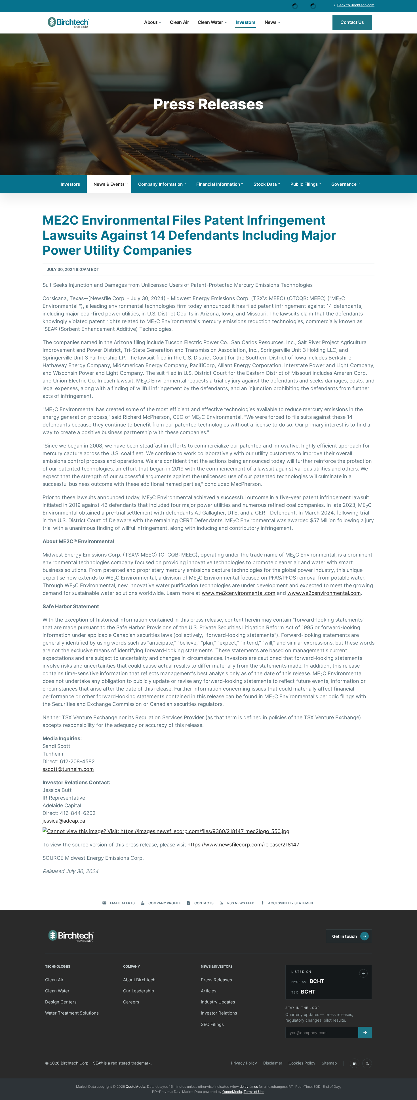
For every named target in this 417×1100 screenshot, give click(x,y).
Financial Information (220, 184)
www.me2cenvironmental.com (238, 593)
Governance (346, 184)
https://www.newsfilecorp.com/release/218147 (243, 845)
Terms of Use (254, 1091)
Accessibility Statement (287, 903)
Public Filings (306, 184)
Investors (70, 184)
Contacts (200, 903)
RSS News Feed (236, 903)
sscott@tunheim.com (68, 769)
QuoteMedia (135, 1086)
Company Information (162, 184)
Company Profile (160, 903)
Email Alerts (118, 903)
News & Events (111, 184)
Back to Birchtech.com (353, 5)
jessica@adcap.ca (64, 821)
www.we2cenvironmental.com (324, 593)
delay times (249, 1086)
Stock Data (267, 184)
